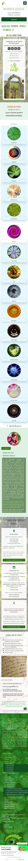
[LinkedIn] (19, 48)
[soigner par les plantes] (14, 171)
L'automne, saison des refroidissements (14, 650)
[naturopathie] (14, 153)
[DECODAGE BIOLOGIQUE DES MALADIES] (14, 411)
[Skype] (12, 48)
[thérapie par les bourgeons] (14, 209)
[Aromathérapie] (14, 133)
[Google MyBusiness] (15, 48)
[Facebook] (9, 48)
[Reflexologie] (14, 231)
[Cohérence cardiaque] (14, 350)
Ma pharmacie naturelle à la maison (12, 643)
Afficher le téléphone (15, 60)
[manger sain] (14, 191)
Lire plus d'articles (8, 652)
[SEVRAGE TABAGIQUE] (14, 370)
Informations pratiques (14, 115)
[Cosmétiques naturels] (14, 391)
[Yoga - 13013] (14, 272)
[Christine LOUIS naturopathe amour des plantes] (14, 439)
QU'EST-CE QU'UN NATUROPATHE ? (12, 683)
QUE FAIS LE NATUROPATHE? (10, 686)
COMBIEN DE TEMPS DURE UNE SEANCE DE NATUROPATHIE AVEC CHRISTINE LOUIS (13, 695)
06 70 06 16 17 (15, 426)
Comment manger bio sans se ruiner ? (13, 648)
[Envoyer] (25, 709)
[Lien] (14, 291)
